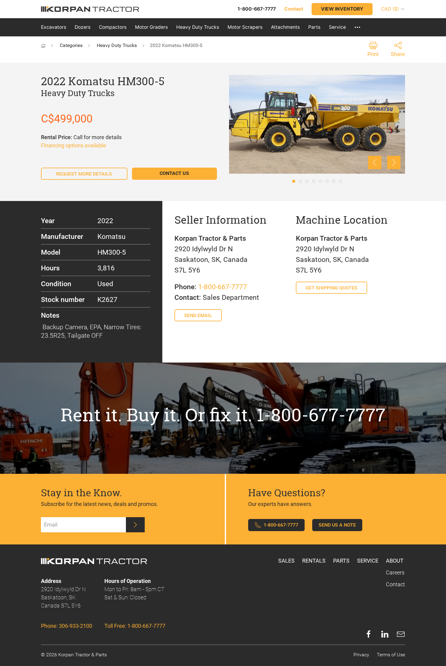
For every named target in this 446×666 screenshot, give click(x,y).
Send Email (198, 315)
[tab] (293, 181)
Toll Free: (134, 626)
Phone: (66, 626)
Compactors (113, 27)
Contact (395, 584)
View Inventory (342, 9)
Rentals (314, 560)
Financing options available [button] (73, 145)
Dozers (82, 27)
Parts (314, 27)
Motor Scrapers (245, 27)
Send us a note (337, 525)
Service (337, 27)
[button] (357, 27)
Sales (286, 560)
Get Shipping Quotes (331, 288)
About (395, 560)
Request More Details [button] (84, 174)
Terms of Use (391, 655)
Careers (395, 572)
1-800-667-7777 (222, 287)
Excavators (53, 27)
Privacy (361, 655)
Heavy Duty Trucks (197, 27)
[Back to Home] (49, 45)
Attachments (285, 27)
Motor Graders (151, 27)
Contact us (174, 173)
